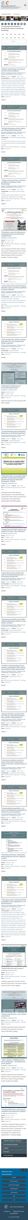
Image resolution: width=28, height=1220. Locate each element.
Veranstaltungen (8, 1155)
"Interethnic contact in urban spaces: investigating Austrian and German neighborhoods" (13, 234)
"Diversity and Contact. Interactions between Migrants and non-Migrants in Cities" (13, 856)
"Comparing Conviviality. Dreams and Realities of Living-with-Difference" (13, 530)
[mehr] (3, 100)
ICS (14, 1200)
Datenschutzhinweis (18, 1211)
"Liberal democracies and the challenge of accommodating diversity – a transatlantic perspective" (13, 574)
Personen (6, 1151)
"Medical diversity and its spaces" (12, 968)
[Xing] (18, 24)
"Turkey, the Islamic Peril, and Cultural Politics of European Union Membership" (13, 182)
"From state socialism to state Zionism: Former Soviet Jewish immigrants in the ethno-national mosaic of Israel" (14, 762)
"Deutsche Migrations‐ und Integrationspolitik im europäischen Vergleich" (13, 1110)
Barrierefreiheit (14, 1213)
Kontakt (14, 1177)
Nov (19, 38)
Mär (11, 34)
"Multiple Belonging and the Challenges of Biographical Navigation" (13, 129)
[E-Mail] (21, 24)
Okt (15, 38)
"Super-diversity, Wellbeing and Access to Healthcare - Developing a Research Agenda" (13, 1061)
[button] (14, 1162)
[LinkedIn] (5, 24)
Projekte (6, 1148)
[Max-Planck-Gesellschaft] (7, 1207)
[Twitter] (12, 24)
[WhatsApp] (15, 24)
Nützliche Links (7, 1171)
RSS (14, 1196)
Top (24, 1170)
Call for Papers (14, 1192)
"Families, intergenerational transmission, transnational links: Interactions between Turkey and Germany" (13, 667)
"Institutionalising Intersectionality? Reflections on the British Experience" (13, 432)
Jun (23, 34)
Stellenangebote (14, 1188)
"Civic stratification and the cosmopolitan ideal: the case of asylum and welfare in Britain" (14, 341)
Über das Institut (14, 1181)
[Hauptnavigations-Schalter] (25, 5)
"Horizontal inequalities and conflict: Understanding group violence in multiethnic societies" (13, 621)
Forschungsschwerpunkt (11, 1144)
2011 (13, 41)
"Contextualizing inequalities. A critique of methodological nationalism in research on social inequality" (14, 810)
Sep (11, 38)
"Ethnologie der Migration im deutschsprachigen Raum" (11, 387)
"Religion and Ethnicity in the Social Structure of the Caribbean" (13, 70)
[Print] (24, 24)
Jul (3, 38)
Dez (23, 38)
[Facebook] (2, 24)
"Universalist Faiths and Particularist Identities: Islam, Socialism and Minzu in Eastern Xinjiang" (14, 287)
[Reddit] (9, 24)
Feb (7, 34)
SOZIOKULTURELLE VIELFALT (12, 1141)
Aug (7, 38)
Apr (15, 34)
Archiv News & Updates (14, 1185)
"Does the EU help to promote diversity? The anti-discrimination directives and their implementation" (13, 715)
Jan (3, 34)
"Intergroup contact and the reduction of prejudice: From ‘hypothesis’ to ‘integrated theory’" (13, 901)
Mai (19, 34)
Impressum (7, 1211)
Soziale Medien (7, 1174)
